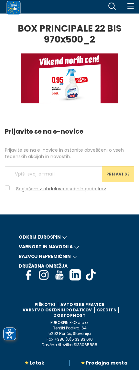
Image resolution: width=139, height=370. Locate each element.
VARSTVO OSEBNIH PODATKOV (57, 310)
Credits (106, 310)
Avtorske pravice (82, 304)
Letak (37, 363)
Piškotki (45, 304)
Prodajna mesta (107, 363)
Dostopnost (69, 315)
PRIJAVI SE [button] (118, 174)
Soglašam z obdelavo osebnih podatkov (61, 188)
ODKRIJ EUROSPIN (40, 237)
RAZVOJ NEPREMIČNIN (45, 256)
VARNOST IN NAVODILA (46, 246)
